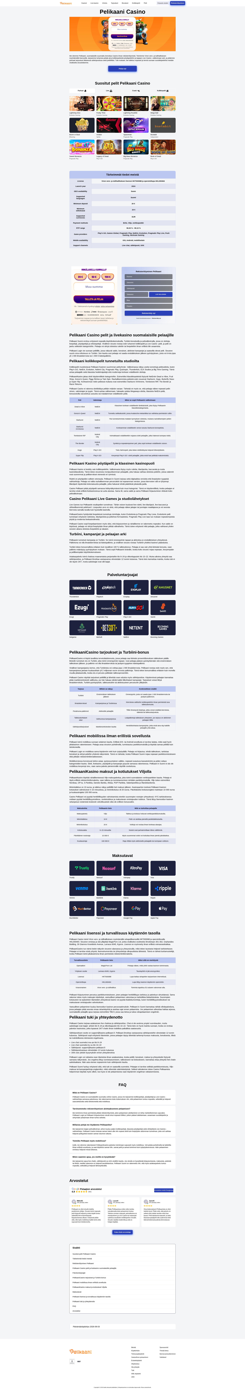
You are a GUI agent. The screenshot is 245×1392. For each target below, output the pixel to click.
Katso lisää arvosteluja (122, 1232)
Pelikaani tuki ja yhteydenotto (84, 1301)
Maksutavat (77, 1292)
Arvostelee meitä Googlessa (163, 1190)
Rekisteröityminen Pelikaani (83, 1263)
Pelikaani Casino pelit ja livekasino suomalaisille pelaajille (94, 1268)
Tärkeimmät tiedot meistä (82, 1259)
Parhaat (80, 90)
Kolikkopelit (161, 90)
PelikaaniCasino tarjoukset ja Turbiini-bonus (89, 1278)
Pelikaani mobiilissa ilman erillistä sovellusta (89, 1282)
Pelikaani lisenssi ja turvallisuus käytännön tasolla (91, 1297)
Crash (134, 90)
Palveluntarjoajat (79, 1273)
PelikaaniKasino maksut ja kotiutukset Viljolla (90, 1287)
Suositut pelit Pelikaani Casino (84, 1254)
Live (107, 90)
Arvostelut (76, 1311)
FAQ (74, 1306)
